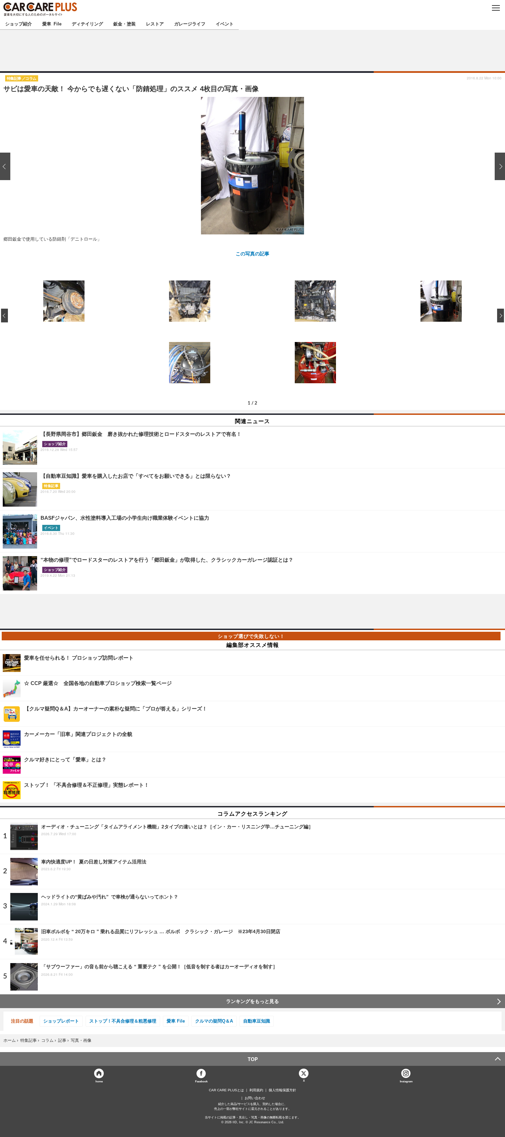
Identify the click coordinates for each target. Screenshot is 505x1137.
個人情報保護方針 (282, 1090)
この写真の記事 (252, 253)
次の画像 (498, 167)
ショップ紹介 (18, 23)
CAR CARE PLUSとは (226, 1090)
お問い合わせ (255, 1098)
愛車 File (51, 23)
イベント (225, 23)
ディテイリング (87, 23)
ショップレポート (61, 1021)
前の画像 (7, 167)
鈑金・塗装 (124, 23)
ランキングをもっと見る (252, 1001)
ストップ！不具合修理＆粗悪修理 (122, 1021)
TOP (253, 1059)
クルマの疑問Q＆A (214, 1021)
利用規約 (256, 1090)
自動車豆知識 (256, 1021)
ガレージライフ (189, 23)
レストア (155, 23)
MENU (495, 8)
